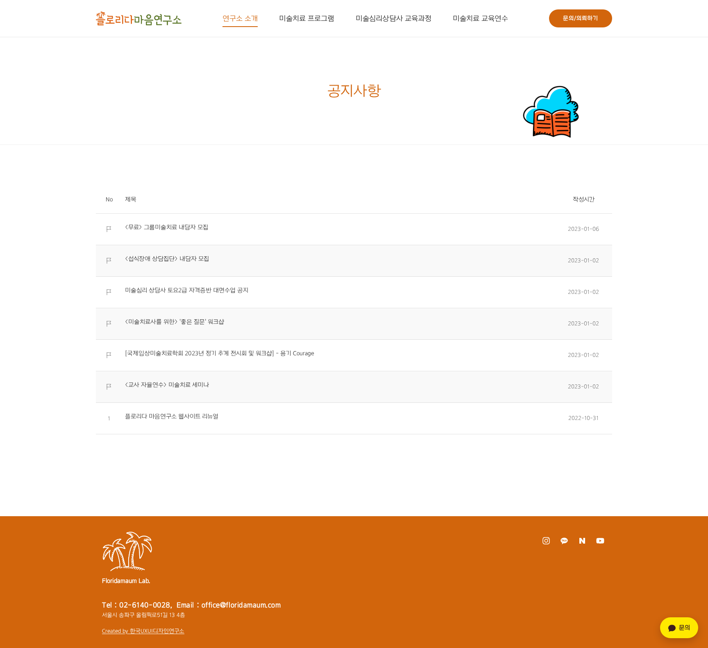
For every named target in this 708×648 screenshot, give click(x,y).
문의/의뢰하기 (580, 18)
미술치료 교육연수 (480, 18)
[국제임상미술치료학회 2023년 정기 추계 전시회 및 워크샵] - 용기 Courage (219, 353)
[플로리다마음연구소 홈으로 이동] (139, 18)
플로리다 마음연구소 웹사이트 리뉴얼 (171, 416)
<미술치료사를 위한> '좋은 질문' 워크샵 (174, 321)
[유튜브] (600, 540)
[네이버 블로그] (582, 540)
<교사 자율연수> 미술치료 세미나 (167, 385)
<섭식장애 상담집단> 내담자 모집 (167, 258)
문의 (684, 627)
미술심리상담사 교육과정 (393, 18)
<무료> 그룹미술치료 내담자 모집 (166, 227)
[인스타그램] (546, 540)
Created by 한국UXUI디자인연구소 (143, 631)
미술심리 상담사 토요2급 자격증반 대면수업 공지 (186, 290)
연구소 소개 (240, 18)
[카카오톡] (564, 540)
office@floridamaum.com (241, 605)
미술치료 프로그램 (306, 18)
